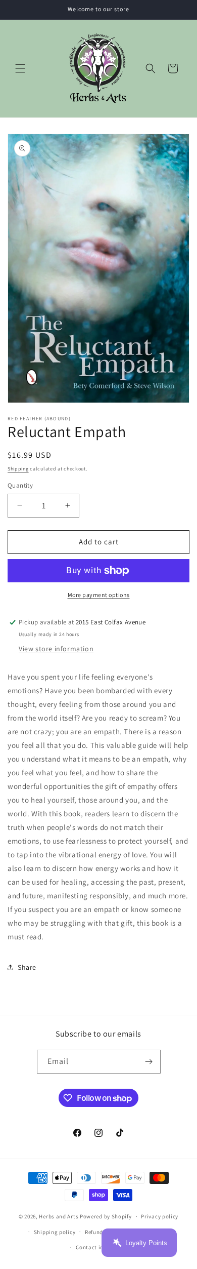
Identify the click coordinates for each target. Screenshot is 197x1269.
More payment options (99, 595)
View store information (56, 648)
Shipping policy (55, 1232)
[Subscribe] (149, 1062)
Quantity (20, 485)
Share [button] (27, 967)
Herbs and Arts (58, 1216)
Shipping (18, 468)
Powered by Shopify (106, 1216)
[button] (20, 68)
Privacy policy (159, 1216)
